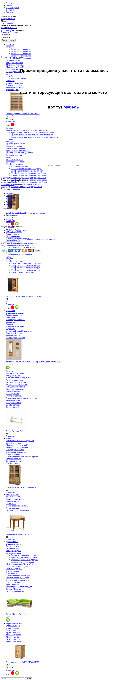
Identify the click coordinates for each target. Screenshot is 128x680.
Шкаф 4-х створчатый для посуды (25, 270)
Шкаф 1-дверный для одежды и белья (27, 171)
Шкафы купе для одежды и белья (25, 184)
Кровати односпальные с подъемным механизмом (32, 132)
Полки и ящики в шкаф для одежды (26, 168)
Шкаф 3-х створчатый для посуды (25, 268)
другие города (7, 23)
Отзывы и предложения (16, 213)
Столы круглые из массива (22, 245)
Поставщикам (12, 215)
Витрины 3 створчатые (21, 53)
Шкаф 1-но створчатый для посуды (26, 263)
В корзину (10, 121)
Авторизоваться (8, 19)
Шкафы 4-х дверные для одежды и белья (28, 178)
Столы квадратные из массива (24, 243)
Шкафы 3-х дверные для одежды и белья (28, 175)
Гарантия (10, 3)
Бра (12, 76)
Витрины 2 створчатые (21, 51)
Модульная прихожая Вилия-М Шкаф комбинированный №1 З (33, 362)
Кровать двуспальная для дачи (24, 557)
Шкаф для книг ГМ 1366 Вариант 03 (21, 487)
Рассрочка (10, 232)
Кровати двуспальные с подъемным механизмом (32, 135)
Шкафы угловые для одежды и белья (26, 187)
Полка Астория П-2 (14, 431)
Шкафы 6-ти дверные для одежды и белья (29, 182)
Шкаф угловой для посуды (22, 272)
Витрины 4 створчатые (21, 56)
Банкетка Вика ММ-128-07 (17, 534)
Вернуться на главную (10, 178)
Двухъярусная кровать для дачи (24, 555)
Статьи (9, 222)
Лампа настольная (18, 78)
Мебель (72, 107)
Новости (9, 219)
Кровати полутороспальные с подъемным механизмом (34, 137)
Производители (12, 8)
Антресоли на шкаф (19, 166)
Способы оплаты (13, 237)
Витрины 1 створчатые (21, 49)
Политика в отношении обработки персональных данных (30, 239)
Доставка (10, 10)
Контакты (10, 12)
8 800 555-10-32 (7, 30)
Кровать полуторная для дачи (23, 562)
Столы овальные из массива (23, 247)
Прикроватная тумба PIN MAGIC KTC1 (23, 662)
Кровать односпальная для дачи (24, 560)
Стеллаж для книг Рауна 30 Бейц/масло (23, 114)
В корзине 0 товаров (9, 32)
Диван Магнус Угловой (16, 614)
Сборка (9, 5)
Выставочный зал (8, 187)
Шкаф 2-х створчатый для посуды (25, 265)
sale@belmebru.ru (8, 245)
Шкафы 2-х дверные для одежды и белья (28, 173)
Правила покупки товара (16, 230)
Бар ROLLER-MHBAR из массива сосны (23, 296)
